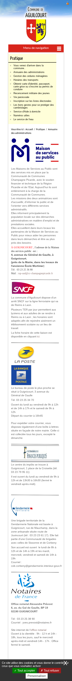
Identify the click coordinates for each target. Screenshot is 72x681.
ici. (38, 336)
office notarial (38, 630)
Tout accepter (26, 670)
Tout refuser (51, 670)
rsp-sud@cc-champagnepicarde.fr (35, 273)
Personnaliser (37, 675)
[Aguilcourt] (36, 24)
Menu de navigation (36, 48)
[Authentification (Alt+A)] (67, 2)
